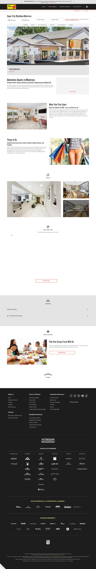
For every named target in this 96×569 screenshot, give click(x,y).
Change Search (77, 10)
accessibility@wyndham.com (57, 556)
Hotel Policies (72, 91)
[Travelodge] (27, 479)
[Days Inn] (27, 459)
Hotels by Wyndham (48, 448)
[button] (21, 2)
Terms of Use (32, 402)
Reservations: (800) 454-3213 (15, 415)
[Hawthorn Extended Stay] (14, 459)
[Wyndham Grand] (82, 469)
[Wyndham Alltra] (55, 479)
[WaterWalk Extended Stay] (14, 464)
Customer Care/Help (13, 417)
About (9, 397)
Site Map (10, 404)
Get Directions (46, 280)
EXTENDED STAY (14, 453)
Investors (52, 404)
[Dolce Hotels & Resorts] (82, 464)
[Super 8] (27, 464)
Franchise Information (55, 402)
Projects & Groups (33, 422)
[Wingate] (41, 464)
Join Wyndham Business (35, 417)
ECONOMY (27, 453)
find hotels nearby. (74, 20)
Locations (10, 402)
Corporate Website (54, 397)
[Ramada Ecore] (41, 489)
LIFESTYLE (55, 453)
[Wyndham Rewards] (48, 441)
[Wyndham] (68, 459)
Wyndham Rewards (12, 400)
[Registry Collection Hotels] (82, 459)
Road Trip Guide (12, 407)
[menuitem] (44, 7)
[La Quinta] (41, 459)
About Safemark (33, 404)
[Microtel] (27, 469)
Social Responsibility (54, 409)
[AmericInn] (41, 474)
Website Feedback (74, 402)
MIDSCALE (41, 453)
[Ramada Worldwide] (41, 484)
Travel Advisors (32, 427)
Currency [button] (86, 10)
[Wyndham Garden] (41, 469)
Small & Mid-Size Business (35, 424)
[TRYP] (55, 459)
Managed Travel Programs (35, 420)
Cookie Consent (32, 407)
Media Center (53, 400)
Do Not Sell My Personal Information (37, 409)
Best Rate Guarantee (34, 397)
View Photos (76, 208)
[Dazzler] (55, 469)
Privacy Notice (32, 400)
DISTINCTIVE (82, 453)
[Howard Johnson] (27, 474)
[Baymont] (41, 479)
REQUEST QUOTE (62, 352)
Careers (52, 407)
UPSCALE (68, 453)
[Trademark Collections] (68, 464)
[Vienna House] (55, 474)
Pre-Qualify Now (52, 2)
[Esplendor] (55, 464)
